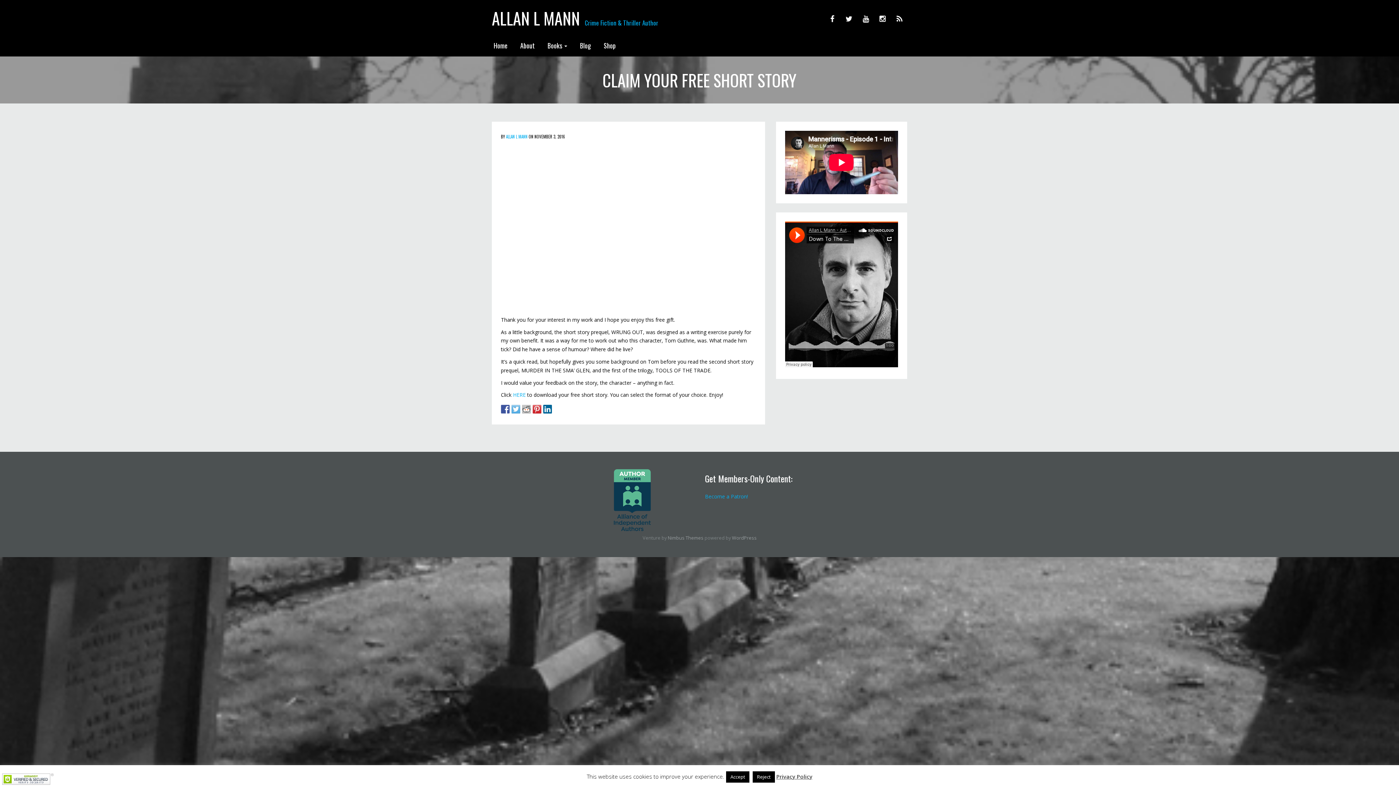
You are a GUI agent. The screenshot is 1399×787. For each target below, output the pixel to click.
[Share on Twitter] (516, 409)
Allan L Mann (536, 18)
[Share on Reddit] (526, 409)
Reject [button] (764, 777)
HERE (519, 394)
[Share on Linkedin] (547, 409)
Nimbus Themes (686, 538)
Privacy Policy (794, 776)
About (527, 45)
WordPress (744, 538)
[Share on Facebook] (505, 409)
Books (556, 45)
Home (501, 45)
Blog (585, 45)
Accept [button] (737, 777)
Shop (610, 45)
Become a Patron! (726, 496)
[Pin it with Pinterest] (537, 409)
